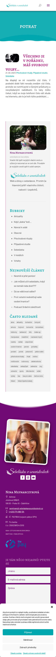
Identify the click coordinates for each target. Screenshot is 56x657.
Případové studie (40, 73)
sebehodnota (36, 361)
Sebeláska (10, 76)
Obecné (17, 232)
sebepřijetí (24, 366)
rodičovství (15, 361)
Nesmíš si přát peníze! (24, 275)
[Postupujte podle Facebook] (22, 477)
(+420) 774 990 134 (16, 512)
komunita (29, 327)
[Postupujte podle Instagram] (28, 477)
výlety (13, 376)
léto (30, 332)
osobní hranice (16, 347)
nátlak (20, 342)
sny (41, 366)
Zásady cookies (16, 653)
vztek (39, 371)
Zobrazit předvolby (28, 647)
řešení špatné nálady (25, 381)
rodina (35, 356)
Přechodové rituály (24, 73)
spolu (22, 371)
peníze (26, 347)
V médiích (19, 255)
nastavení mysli (36, 337)
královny (14, 332)
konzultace (39, 327)
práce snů (29, 352)
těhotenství (30, 371)
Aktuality (18, 216)
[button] (52, 607)
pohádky (34, 347)
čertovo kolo (38, 376)
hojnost (21, 327)
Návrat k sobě (20, 227)
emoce (13, 327)
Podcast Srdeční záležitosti (27, 307)
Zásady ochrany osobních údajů (34, 653)
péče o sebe (39, 352)
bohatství (28, 322)
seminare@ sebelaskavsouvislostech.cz (26, 508)
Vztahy (17, 260)
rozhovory (25, 361)
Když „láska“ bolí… (23, 221)
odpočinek (29, 342)
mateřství (25, 337)
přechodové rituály (17, 356)
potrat (21, 352)
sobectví (14, 371)
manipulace (15, 337)
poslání (13, 352)
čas (19, 376)
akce (12, 322)
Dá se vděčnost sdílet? (25, 291)
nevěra (13, 342)
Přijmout (28, 632)
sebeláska (14, 366)
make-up (37, 332)
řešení (13, 381)
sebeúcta (34, 366)
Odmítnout (28, 640)
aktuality (20, 322)
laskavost (23, 332)
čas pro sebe (27, 376)
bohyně (37, 322)
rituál (28, 356)
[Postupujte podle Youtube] (33, 477)
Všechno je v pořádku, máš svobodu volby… (27, 62)
